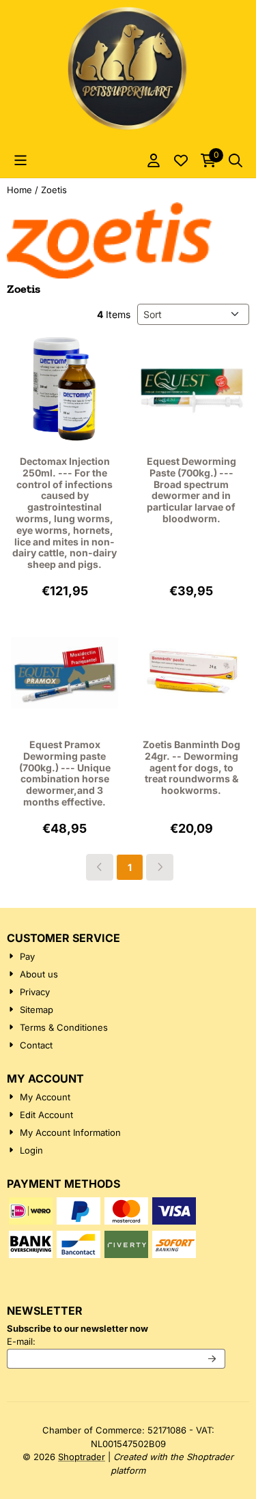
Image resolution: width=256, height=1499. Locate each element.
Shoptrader (81, 1456)
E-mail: (113, 1341)
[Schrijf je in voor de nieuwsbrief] (212, 1359)
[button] (20, 160)
